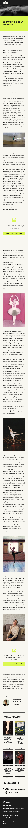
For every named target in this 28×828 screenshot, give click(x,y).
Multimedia (14, 821)
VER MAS (8, 748)
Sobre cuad (20, 821)
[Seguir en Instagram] (7, 818)
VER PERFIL (16, 704)
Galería (9, 821)
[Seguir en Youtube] (9, 818)
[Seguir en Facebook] (4, 818)
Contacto (5, 823)
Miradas (5, 821)
